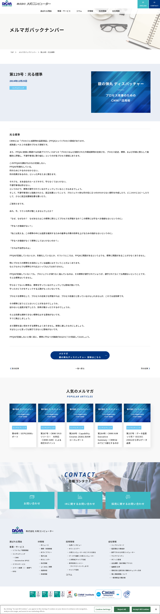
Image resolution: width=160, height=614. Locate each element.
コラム (79, 11)
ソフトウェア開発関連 (20, 550)
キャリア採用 (74, 570)
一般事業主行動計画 (119, 578)
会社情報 (116, 11)
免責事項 (44, 570)
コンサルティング (18, 88)
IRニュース (45, 545)
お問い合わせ (32, 503)
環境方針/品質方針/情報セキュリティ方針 (126, 570)
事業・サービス (63, 11)
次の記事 (144, 368)
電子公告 (44, 556)
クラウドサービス (19, 564)
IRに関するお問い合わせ (80, 504)
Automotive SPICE (22, 560)
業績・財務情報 (46, 549)
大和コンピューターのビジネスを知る (82, 552)
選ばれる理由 (46, 11)
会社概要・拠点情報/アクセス (122, 563)
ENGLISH (143, 6)
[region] (80, 609)
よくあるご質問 (46, 567)
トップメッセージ (118, 545)
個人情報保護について (119, 574)
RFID (14, 571)
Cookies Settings (103, 609)
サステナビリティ (118, 556)
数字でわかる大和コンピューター (123, 552)
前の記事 (15, 368)
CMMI (17, 557)
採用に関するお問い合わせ (128, 504)
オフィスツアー (74, 549)
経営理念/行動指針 (118, 549)
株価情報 (44, 574)
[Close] (156, 609)
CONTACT (154, 6)
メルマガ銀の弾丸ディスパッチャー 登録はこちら (80, 355)
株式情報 (44, 563)
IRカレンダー (45, 559)
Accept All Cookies (141, 609)
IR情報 (90, 11)
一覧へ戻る (80, 368)
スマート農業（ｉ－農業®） (23, 568)
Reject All (122, 609)
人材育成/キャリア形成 (77, 559)
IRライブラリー (46, 552)
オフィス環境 (116, 559)
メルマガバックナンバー (28, 52)
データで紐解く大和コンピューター (81, 556)
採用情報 (102, 11)
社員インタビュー (75, 545)
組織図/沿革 (116, 567)
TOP (12, 52)
